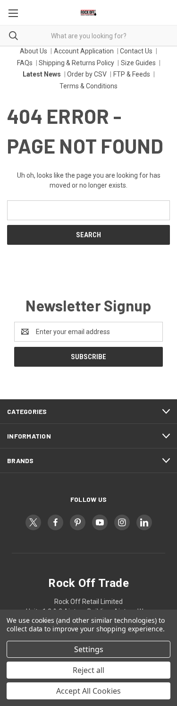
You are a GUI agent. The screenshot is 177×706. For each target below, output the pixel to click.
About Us (33, 51)
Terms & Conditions (88, 86)
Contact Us (136, 51)
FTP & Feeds (131, 74)
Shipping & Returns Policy (76, 63)
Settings (88, 649)
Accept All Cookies (88, 691)
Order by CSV (87, 74)
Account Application (84, 51)
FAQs (25, 63)
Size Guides (138, 63)
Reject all (88, 670)
